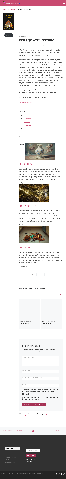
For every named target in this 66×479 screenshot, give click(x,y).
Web (24, 384)
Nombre (26, 370)
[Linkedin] (61, 474)
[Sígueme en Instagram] (64, 474)
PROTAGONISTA (27, 206)
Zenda (30, 102)
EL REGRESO (24, 324)
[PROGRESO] (34, 235)
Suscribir (30, 455)
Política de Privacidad (11, 457)
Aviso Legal (8, 460)
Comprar (8, 35)
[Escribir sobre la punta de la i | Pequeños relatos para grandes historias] (15, 2)
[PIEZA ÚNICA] (40, 151)
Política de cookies (10, 462)
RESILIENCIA (46, 324)
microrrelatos (23, 107)
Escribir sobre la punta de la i (14, 473)
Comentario (28, 357)
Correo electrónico (32, 377)
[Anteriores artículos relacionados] (56, 294)
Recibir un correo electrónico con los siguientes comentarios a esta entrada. (40, 392)
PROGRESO (25, 247)
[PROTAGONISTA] (34, 193)
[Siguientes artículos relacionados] (61, 294)
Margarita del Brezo (26, 45)
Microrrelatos (11, 9)
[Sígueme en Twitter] (59, 474)
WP (9, 476)
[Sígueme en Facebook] (56, 474)
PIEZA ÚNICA (26, 164)
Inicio (4, 9)
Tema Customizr (24, 476)
